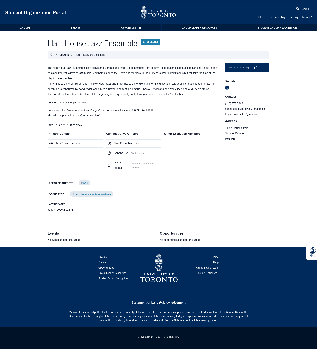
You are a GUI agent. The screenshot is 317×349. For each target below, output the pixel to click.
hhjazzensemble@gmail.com (242, 114)
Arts (84, 182)
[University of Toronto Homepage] (158, 268)
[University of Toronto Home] (158, 12)
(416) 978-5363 (234, 103)
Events (76, 27)
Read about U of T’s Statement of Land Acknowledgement (183, 320)
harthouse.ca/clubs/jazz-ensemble (245, 108)
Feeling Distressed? (301, 17)
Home (215, 256)
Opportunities (131, 27)
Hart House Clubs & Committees (92, 194)
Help (259, 17)
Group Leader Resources (199, 27)
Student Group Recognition (277, 27)
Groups (25, 27)
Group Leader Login (276, 17)
